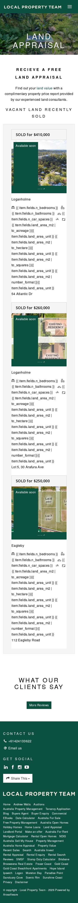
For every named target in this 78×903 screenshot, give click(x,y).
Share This (19, 778)
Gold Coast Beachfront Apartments (25, 868)
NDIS (62, 836)
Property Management (50, 841)
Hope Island (57, 868)
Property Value (47, 845)
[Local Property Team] (32, 6)
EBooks (8, 818)
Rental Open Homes (43, 836)
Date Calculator (25, 818)
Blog (6, 813)
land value (45, 88)
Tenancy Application (58, 809)
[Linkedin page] (6, 767)
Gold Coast (61, 864)
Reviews (8, 859)
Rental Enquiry (36, 855)
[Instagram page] (20, 767)
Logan (19, 873)
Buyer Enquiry (40, 813)
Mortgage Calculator (15, 836)
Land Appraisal (52, 827)
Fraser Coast (44, 864)
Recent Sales (11, 850)
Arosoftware (10, 894)
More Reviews (39, 705)
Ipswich (7, 873)
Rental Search (57, 855)
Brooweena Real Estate (17, 864)
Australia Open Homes (54, 822)
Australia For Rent (56, 832)
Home (6, 804)
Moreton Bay (34, 873)
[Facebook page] (13, 767)
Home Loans (32, 827)
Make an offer (33, 832)
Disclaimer (21, 882)
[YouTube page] (27, 767)
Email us (15, 748)
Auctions (38, 804)
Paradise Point (54, 873)
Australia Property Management (23, 809)
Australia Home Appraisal (19, 845)
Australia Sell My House (18, 841)
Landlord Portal (12, 832)
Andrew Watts (22, 804)
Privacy (7, 882)
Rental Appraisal (13, 855)
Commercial (59, 813)
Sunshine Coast (52, 877)
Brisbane (63, 859)
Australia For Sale (49, 818)
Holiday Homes (12, 827)
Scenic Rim (33, 877)
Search (27, 850)
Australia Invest (44, 850)
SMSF (20, 859)
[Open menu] (70, 6)
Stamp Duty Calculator (41, 859)
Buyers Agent (20, 813)
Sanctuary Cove (13, 877)
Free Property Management (20, 822)
